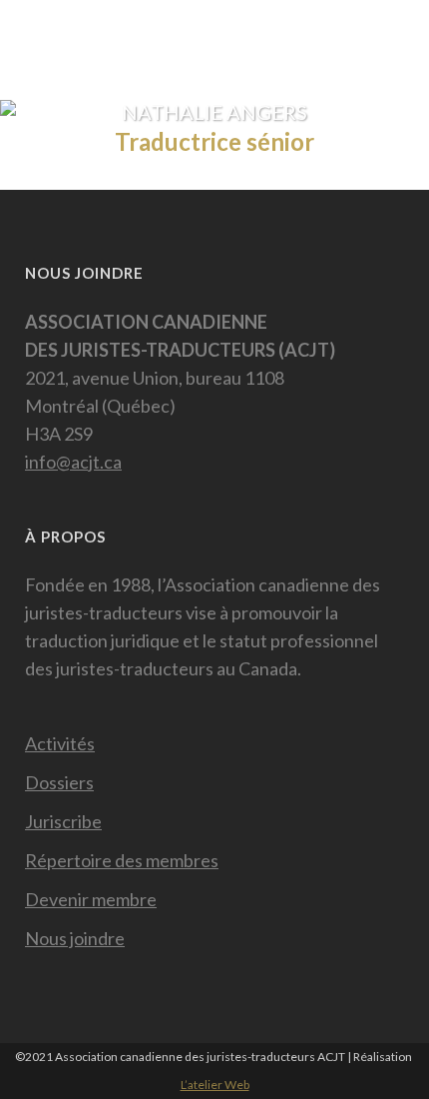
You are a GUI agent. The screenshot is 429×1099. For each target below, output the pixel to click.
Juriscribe (63, 821)
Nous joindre (75, 938)
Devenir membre (91, 899)
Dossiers (59, 782)
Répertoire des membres (121, 860)
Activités (60, 743)
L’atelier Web (215, 1084)
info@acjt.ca (73, 462)
